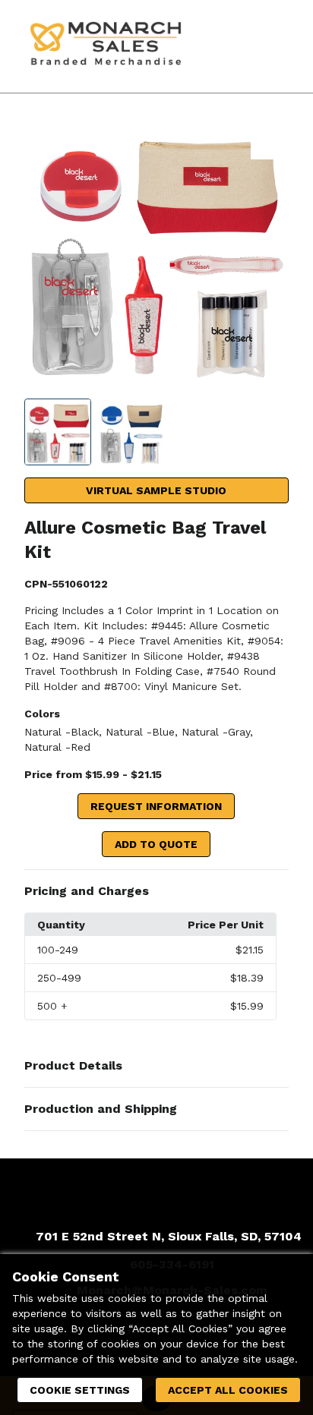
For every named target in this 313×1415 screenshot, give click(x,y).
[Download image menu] (270, 140)
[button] (156, 891)
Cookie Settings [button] (80, 1390)
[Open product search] (240, 46)
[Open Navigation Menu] (271, 46)
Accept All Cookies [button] (228, 1390)
